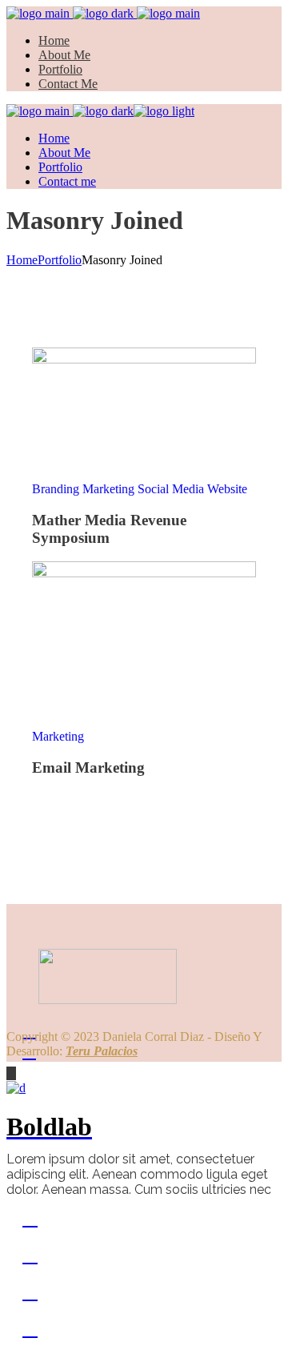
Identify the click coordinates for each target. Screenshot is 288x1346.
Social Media (172, 489)
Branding (57, 489)
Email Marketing (88, 767)
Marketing (110, 489)
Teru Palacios (102, 1051)
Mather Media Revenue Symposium (109, 529)
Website (227, 489)
